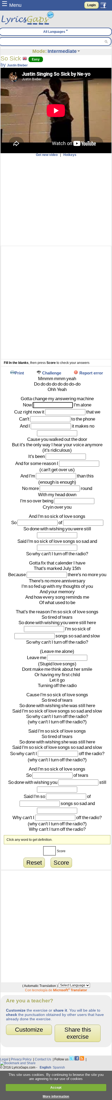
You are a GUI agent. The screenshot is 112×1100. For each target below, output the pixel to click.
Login (91, 5)
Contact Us (43, 1059)
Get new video (47, 155)
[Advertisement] (56, 201)
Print (19, 373)
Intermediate (62, 51)
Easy (36, 59)
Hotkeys (69, 155)
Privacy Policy (21, 1059)
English (45, 1067)
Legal (4, 1059)
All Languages (54, 32)
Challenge (51, 373)
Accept (55, 1087)
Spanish (59, 1067)
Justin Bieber (17, 65)
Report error (91, 373)
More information (56, 1096)
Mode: (39, 51)
